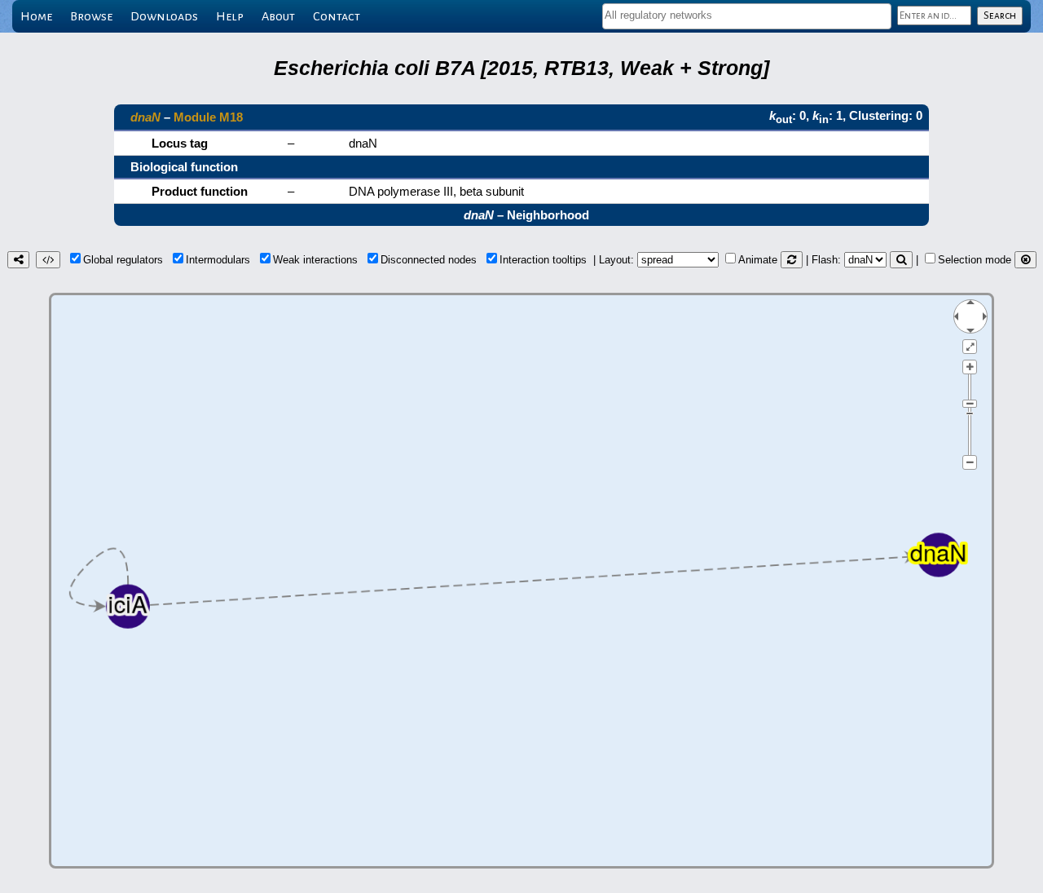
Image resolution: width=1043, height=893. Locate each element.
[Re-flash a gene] (901, 259)
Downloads (164, 16)
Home (36, 16)
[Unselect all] (1025, 259)
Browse (91, 16)
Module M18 (208, 117)
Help (230, 16)
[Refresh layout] (792, 259)
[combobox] (746, 16)
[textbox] (747, 15)
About (278, 16)
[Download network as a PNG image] (18, 259)
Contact (336, 16)
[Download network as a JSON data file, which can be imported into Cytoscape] (48, 259)
